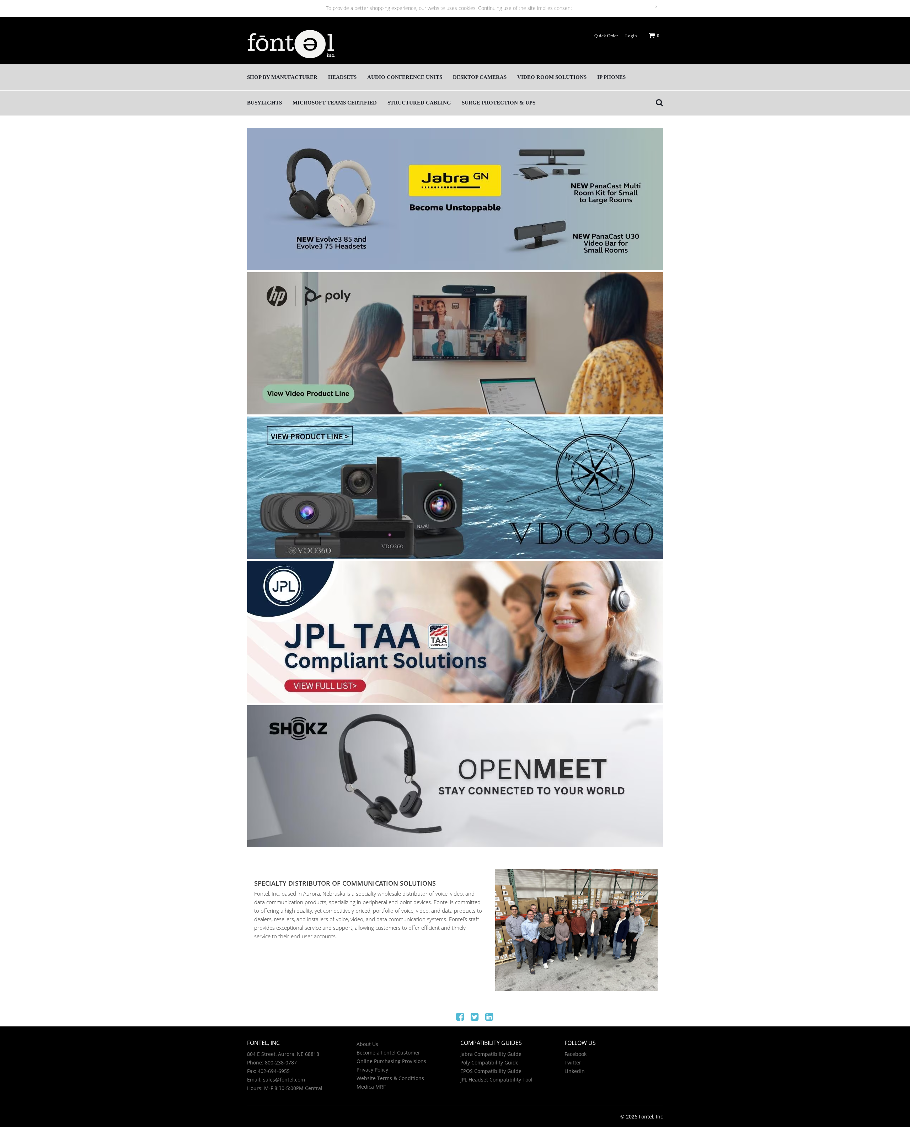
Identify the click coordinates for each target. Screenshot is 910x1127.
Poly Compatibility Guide (489, 1062)
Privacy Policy (372, 1069)
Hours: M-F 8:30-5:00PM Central (284, 1088)
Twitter (572, 1062)
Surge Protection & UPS (498, 103)
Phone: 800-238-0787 (272, 1062)
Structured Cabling (419, 103)
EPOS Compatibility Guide (490, 1071)
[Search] (657, 103)
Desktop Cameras (480, 77)
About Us (367, 1044)
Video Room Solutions (552, 77)
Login (631, 35)
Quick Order (606, 35)
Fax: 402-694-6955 (268, 1071)
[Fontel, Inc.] (291, 46)
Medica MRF (371, 1086)
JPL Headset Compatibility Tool (496, 1079)
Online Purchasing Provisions (391, 1061)
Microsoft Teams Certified (335, 103)
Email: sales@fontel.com (276, 1079)
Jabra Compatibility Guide (490, 1054)
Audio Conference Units (404, 77)
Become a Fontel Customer (388, 1052)
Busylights (264, 103)
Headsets (342, 77)
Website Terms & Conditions (390, 1078)
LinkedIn (574, 1071)
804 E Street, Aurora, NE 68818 (283, 1054)
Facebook (575, 1054)
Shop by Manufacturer (282, 77)
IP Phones (611, 77)
